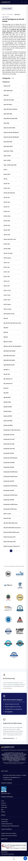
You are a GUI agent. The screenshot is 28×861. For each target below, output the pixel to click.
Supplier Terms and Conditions (8, 833)
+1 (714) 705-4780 (7, 779)
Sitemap (3, 811)
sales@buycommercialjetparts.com (11, 777)
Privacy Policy (4, 819)
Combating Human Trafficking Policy (10, 826)
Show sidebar (7, 8)
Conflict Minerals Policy (7, 823)
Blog (2, 809)
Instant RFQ (4, 807)
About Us (3, 803)
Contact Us (4, 805)
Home (3, 14)
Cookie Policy (4, 821)
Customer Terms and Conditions (9, 835)
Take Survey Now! (5, 793)
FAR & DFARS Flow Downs (7, 854)
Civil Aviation (10, 14)
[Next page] (20, 551)
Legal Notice (4, 852)
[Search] (22, 2)
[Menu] (25, 2)
